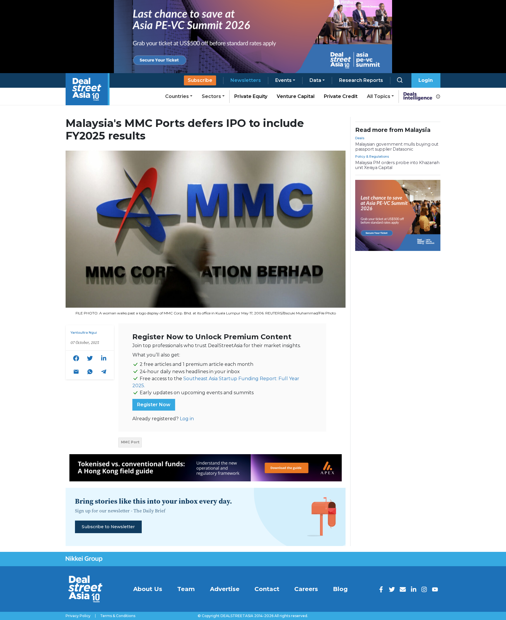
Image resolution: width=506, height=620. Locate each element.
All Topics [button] (378, 96)
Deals (359, 138)
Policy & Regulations (372, 156)
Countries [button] (177, 96)
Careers (306, 589)
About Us (147, 589)
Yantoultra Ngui (84, 332)
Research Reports (361, 80)
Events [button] (283, 80)
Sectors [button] (211, 96)
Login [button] (425, 80)
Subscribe (200, 80)
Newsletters (245, 80)
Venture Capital (295, 96)
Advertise (225, 589)
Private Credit (341, 96)
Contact (266, 589)
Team (186, 589)
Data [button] (315, 80)
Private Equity (250, 96)
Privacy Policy (78, 616)
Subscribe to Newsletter (108, 526)
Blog (340, 589)
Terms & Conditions (117, 616)
